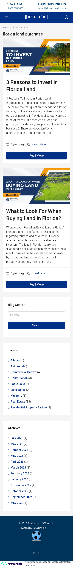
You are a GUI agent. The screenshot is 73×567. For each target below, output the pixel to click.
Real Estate (39, 144)
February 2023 (20, 473)
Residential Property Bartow (29, 407)
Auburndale (18, 366)
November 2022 (21, 485)
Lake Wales (18, 389)
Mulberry (16, 395)
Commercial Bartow (23, 372)
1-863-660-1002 (15, 8)
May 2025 (17, 444)
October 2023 (19, 450)
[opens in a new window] (34, 553)
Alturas (15, 360)
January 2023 (19, 479)
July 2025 (17, 438)
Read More (36, 155)
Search (36, 325)
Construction (39, 273)
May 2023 (17, 455)
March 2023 (18, 467)
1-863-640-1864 (15, 4)
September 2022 (21, 497)
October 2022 (19, 491)
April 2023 (17, 461)
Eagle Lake (18, 384)
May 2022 (17, 503)
